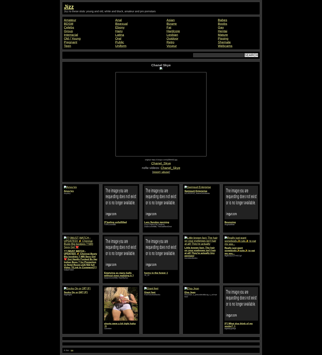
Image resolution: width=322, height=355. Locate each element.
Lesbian (172, 35)
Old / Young (72, 38)
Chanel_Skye (161, 163)
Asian (171, 20)
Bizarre (172, 24)
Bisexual (121, 24)
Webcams (225, 46)
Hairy (119, 31)
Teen (67, 46)
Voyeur (172, 46)
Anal (118, 20)
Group (68, 31)
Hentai (222, 31)
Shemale (224, 42)
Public (119, 42)
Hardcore (173, 31)
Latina (119, 35)
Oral (118, 38)
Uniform (120, 46)
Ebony (120, 27)
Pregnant (70, 42)
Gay (221, 27)
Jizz (69, 7)
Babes (222, 20)
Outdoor (172, 38)
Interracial (71, 35)
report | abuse (161, 172)
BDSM (68, 24)
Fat (169, 27)
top (72, 350)
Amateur (70, 20)
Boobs (222, 24)
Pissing (223, 38)
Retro (170, 42)
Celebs (69, 27)
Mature (223, 35)
